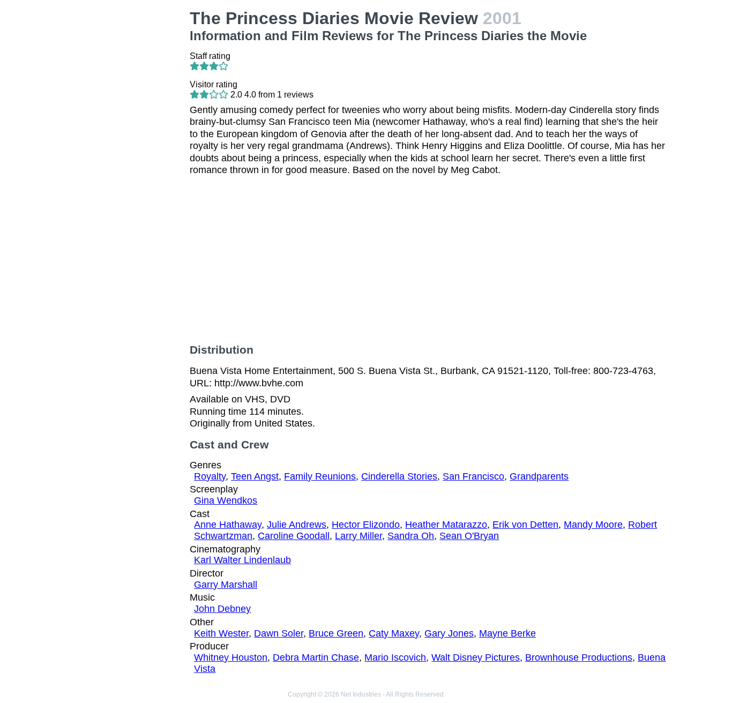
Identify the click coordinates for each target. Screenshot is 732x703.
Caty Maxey (394, 633)
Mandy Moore (593, 524)
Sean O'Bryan (469, 535)
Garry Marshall (225, 584)
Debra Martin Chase (316, 657)
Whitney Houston (230, 657)
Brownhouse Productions (578, 657)
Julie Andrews (296, 524)
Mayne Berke (507, 633)
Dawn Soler (278, 633)
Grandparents (539, 476)
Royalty (210, 476)
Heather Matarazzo (446, 524)
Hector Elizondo (366, 524)
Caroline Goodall (294, 535)
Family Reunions (320, 476)
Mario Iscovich (395, 657)
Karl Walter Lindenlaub (242, 560)
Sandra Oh (410, 535)
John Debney (222, 608)
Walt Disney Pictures (475, 657)
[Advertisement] (127, 169)
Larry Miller (358, 535)
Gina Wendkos (225, 500)
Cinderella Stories (399, 476)
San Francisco (473, 476)
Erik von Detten (525, 524)
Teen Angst (255, 476)
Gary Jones (449, 633)
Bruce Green (336, 633)
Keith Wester (221, 633)
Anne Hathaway (228, 524)
